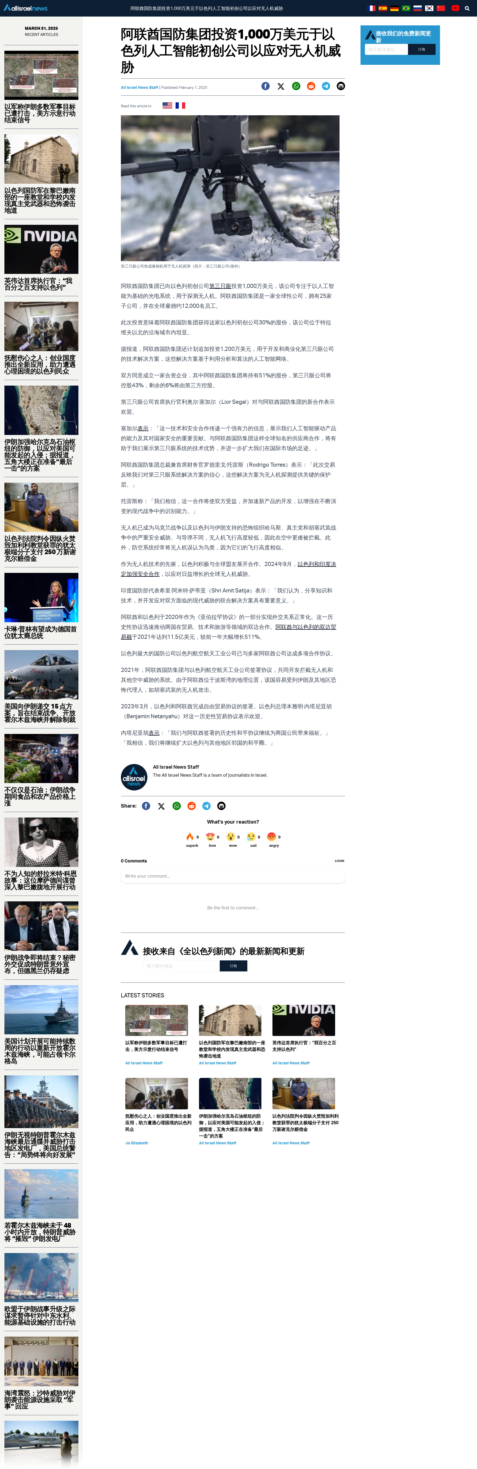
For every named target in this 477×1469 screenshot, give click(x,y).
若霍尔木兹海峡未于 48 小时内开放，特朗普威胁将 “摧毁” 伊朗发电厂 (39, 1232)
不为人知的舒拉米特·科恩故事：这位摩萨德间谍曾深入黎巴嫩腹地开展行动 (40, 880)
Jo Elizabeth (136, 1143)
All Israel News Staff (139, 87)
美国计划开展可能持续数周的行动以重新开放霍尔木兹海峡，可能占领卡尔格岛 (39, 1051)
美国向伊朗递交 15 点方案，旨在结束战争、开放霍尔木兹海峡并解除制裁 (39, 712)
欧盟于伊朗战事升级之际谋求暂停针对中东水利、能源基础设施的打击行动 (39, 1315)
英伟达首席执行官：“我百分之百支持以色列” (38, 283)
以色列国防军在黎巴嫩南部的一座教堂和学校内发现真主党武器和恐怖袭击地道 (39, 200)
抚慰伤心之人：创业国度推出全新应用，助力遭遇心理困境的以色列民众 (39, 364)
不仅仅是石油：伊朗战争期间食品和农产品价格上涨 (39, 796)
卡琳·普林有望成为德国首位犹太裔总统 (40, 632)
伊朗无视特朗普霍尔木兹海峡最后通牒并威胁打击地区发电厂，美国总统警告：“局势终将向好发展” (39, 1145)
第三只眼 (220, 285)
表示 (143, 428)
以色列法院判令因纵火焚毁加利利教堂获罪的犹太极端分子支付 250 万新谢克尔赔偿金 (40, 548)
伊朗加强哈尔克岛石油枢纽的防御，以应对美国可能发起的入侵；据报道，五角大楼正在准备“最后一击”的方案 (39, 454)
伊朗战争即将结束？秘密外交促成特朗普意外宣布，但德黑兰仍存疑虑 (39, 964)
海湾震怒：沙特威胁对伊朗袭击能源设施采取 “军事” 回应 (39, 1399)
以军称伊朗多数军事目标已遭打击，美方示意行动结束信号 (39, 113)
